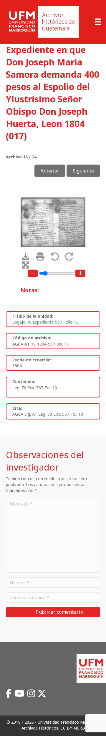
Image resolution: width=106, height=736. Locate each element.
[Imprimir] (42, 258)
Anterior (50, 170)
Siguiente (83, 170)
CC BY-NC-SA (73, 728)
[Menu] (98, 21)
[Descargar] (28, 258)
